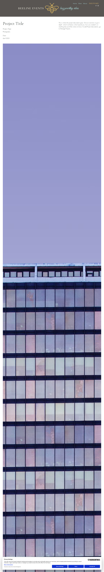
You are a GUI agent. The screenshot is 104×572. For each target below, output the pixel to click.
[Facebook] (96, 5)
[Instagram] (98, 5)
